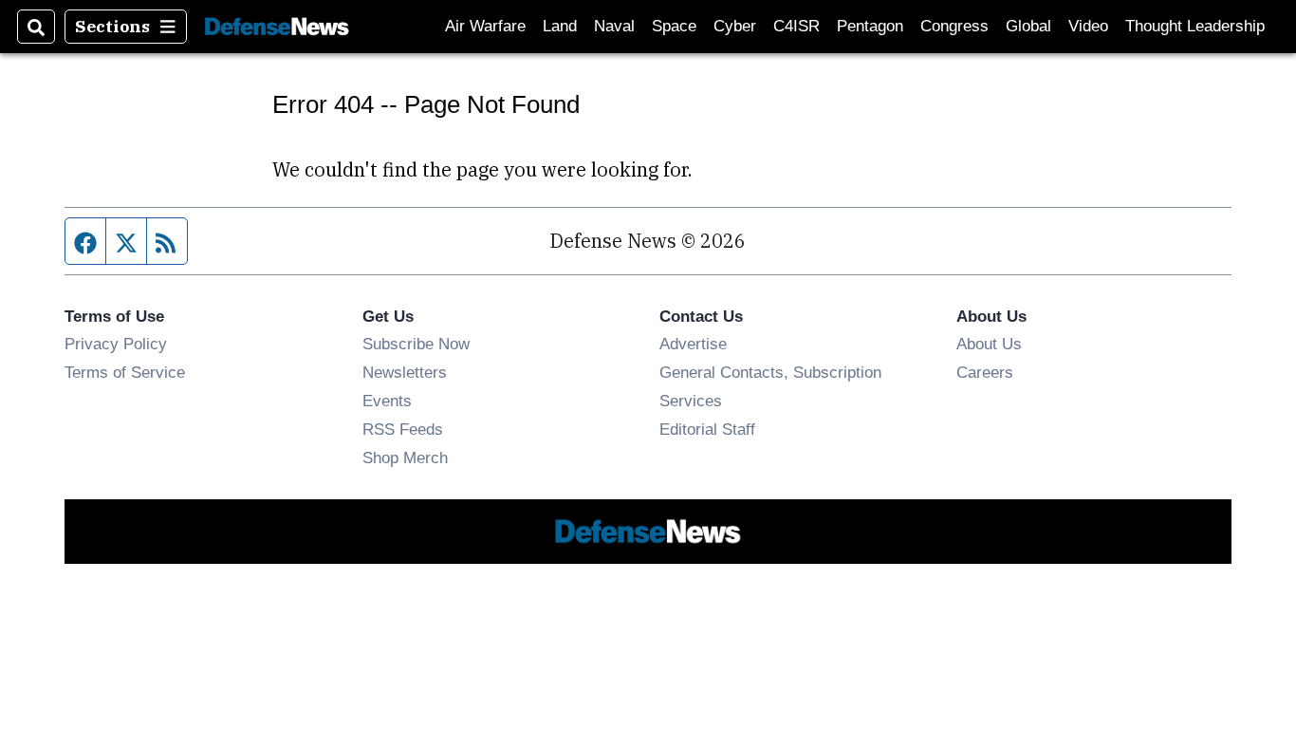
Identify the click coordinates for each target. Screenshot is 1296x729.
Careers (984, 372)
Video (1088, 26)
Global (1028, 26)
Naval (614, 26)
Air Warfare (485, 26)
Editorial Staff (707, 429)
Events (387, 400)
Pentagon (870, 26)
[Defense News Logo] (277, 27)
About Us (989, 343)
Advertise (693, 343)
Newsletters (404, 372)
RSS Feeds (402, 429)
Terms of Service (125, 372)
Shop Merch (405, 457)
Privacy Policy (116, 343)
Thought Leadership (1195, 26)
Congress (954, 26)
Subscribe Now (416, 343)
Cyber (734, 26)
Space (674, 26)
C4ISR (796, 26)
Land (560, 26)
